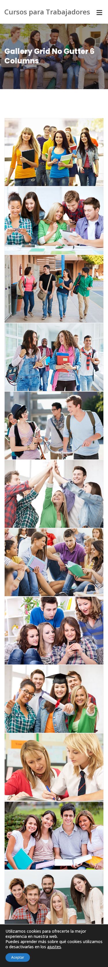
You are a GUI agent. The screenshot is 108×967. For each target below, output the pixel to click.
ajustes (54, 946)
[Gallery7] (47, 492)
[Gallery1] (47, 902)
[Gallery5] (47, 629)
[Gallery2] (47, 834)
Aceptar (17, 957)
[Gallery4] (47, 697)
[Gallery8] (47, 424)
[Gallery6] (47, 560)
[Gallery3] (47, 766)
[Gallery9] (47, 355)
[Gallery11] (47, 150)
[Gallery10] (47, 287)
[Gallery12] (47, 219)
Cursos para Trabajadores (47, 11)
